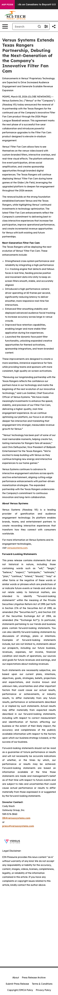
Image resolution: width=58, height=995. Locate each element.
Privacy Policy (43, 990)
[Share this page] (54, 26)
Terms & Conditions (42, 983)
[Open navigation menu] (5, 26)
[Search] (39, 26)
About (15, 977)
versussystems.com (17, 547)
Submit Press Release (17, 983)
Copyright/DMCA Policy (20, 990)
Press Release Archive (34, 977)
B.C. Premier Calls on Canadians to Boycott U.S (28, 4)
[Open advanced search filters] (46, 26)
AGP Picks (7, 4)
